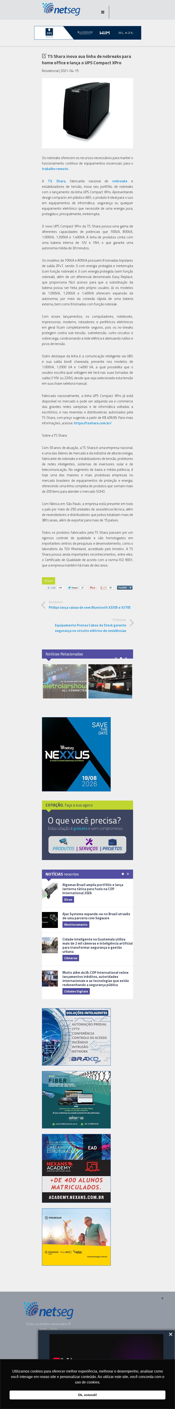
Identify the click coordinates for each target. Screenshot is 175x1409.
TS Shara (56, 181)
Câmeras (70, 958)
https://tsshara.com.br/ (93, 423)
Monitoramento (76, 924)
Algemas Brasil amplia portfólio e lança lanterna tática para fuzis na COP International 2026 (92, 889)
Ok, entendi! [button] (87, 1395)
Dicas (68, 899)
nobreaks (119, 181)
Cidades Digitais (76, 991)
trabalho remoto (55, 168)
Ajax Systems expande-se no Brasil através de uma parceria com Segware (96, 916)
